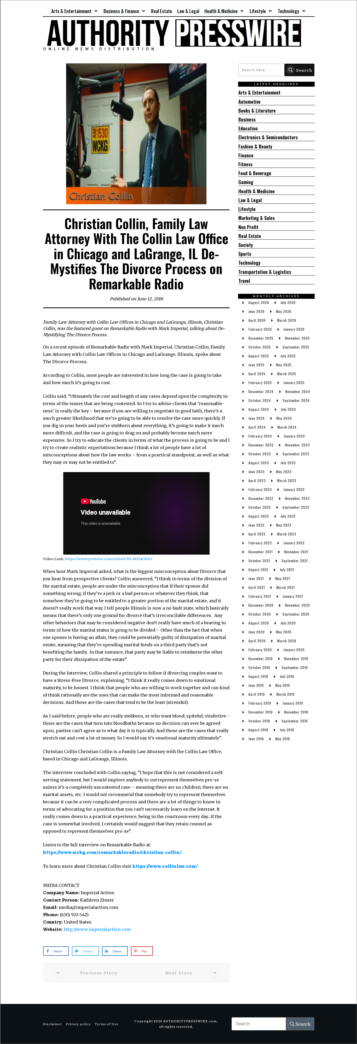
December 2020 (260, 605)
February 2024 (260, 436)
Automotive (249, 101)
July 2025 (288, 355)
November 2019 (296, 658)
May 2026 (283, 311)
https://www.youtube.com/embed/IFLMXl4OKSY (108, 558)
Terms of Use (106, 1023)
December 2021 (260, 551)
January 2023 (293, 489)
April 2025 (257, 373)
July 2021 (287, 569)
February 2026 (260, 329)
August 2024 (258, 409)
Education (248, 128)
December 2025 (260, 338)
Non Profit (248, 227)
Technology (249, 262)
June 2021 (256, 578)
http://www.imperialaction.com (97, 929)
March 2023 (286, 480)
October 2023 (259, 453)
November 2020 (297, 605)
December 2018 (260, 712)
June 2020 (256, 631)
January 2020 (293, 649)
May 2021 (282, 578)
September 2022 (295, 507)
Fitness (245, 164)
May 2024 (284, 418)
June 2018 (256, 738)
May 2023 (283, 471)
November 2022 (297, 498)
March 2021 (285, 587)
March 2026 (286, 320)
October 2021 (259, 560)
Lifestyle (247, 209)
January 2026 (293, 329)
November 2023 (297, 445)
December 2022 (260, 498)
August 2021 (258, 569)
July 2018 (287, 729)
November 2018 (296, 712)
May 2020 (283, 631)
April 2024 (257, 427)
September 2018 (294, 720)
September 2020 (295, 614)
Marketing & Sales (256, 218)
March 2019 (285, 694)
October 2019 (259, 667)
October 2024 (259, 400)
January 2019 (293, 703)
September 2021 (294, 560)
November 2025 (297, 338)
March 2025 (286, 373)
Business (247, 119)
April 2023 (257, 480)
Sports (244, 254)
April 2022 (257, 534)
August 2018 (258, 729)
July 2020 (288, 623)
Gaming (245, 182)
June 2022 (256, 525)
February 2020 (260, 649)
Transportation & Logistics (264, 272)
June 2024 (256, 418)
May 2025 (283, 364)
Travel (244, 281)
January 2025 (293, 382)
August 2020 (258, 623)
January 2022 (293, 542)
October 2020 (259, 614)
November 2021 (296, 551)
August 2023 (258, 462)
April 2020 (257, 640)
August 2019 (258, 676)
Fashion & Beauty (255, 146)
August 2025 (258, 355)
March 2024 (287, 427)
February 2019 (259, 703)
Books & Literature (257, 110)
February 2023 (260, 489)
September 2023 (295, 453)
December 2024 (261, 391)
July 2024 (288, 409)
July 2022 (288, 516)
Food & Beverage (254, 173)
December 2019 (260, 658)
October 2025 (259, 347)
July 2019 (287, 676)
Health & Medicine (256, 191)
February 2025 (260, 382)
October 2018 (259, 720)
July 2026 (288, 302)
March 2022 (286, 534)
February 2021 (259, 596)
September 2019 (294, 667)
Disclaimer (52, 1023)
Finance (246, 155)
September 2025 (295, 347)
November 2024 (297, 391)
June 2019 (256, 685)
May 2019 (282, 685)
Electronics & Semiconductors (268, 137)
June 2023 (256, 471)
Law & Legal (250, 200)
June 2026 (256, 311)
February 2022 (260, 542)
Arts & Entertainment (259, 92)
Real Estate (249, 236)
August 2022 (258, 516)
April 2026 (257, 320)
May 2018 (282, 738)
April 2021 (256, 587)
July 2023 (288, 462)
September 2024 (296, 400)
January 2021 (293, 596)
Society (245, 245)
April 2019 (256, 694)
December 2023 (260, 445)
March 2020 (286, 640)
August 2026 (258, 302)
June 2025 (256, 364)
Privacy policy (78, 1023)
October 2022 (259, 507)
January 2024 (294, 436)
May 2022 (283, 525)
